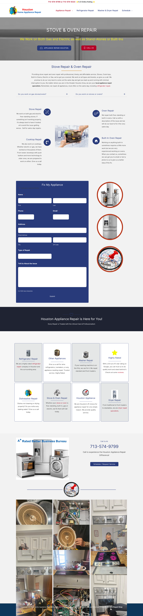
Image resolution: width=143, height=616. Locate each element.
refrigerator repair (103, 86)
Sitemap (96, 607)
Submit (52, 296)
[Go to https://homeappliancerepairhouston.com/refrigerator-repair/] (28, 362)
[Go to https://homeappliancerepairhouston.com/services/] (28, 402)
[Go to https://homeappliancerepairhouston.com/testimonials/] (114, 362)
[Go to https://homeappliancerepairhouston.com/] (86, 402)
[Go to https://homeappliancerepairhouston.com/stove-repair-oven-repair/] (57, 402)
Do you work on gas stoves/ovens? (32, 94)
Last (54, 205)
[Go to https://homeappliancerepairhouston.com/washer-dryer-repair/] (86, 362)
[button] (72, 10)
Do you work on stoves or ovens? (89, 94)
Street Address (22, 235)
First (19, 205)
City (19, 244)
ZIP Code (56, 244)
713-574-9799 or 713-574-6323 (62, 2)
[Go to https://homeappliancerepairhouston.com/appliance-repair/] (57, 362)
